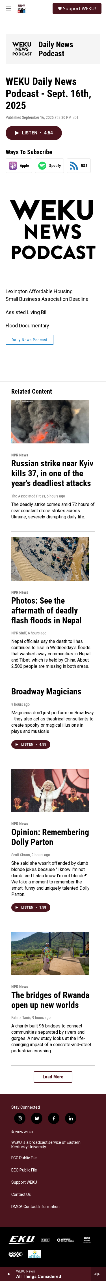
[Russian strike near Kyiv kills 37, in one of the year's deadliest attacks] (50, 421)
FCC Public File (24, 1158)
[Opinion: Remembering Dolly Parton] (50, 790)
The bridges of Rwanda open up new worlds (50, 1000)
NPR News (19, 455)
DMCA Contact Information (35, 1207)
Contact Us (21, 1194)
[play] (8, 1274)
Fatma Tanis (21, 1017)
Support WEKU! (79, 8)
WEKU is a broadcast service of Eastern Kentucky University (46, 1144)
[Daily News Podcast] (22, 49)
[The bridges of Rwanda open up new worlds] (50, 953)
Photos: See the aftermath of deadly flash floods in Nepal (46, 610)
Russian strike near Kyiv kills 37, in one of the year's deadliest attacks (52, 473)
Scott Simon (20, 855)
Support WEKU (24, 1182)
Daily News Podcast (55, 49)
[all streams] (98, 1274)
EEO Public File (24, 1170)
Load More (53, 1077)
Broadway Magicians (46, 691)
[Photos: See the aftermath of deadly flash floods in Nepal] (50, 559)
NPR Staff (18, 633)
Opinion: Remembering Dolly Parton (50, 837)
